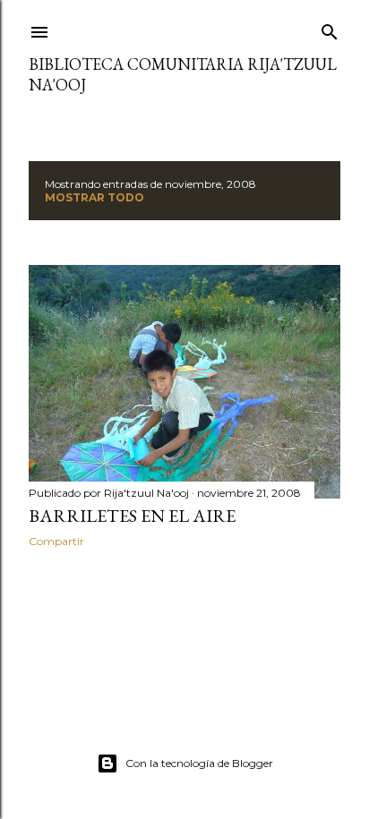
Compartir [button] (56, 541)
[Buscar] (329, 28)
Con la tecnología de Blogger (199, 763)
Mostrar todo (94, 197)
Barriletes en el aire (132, 515)
